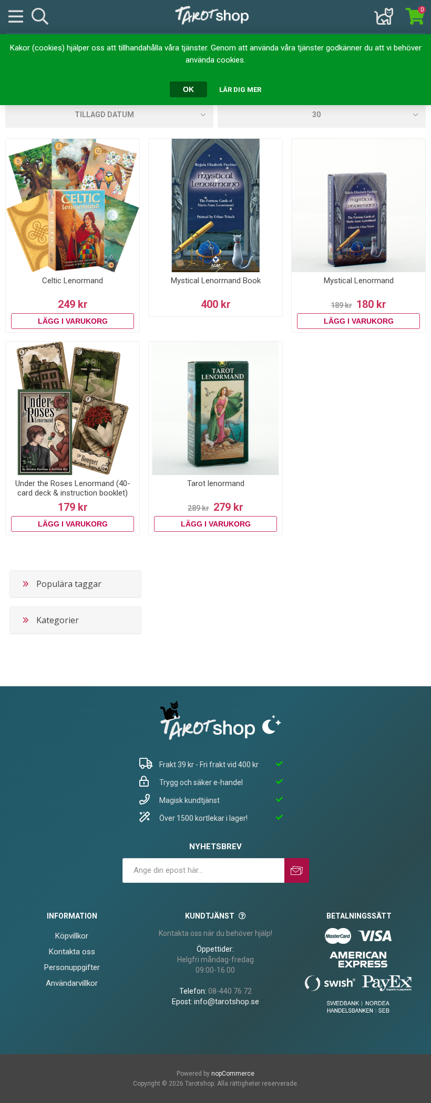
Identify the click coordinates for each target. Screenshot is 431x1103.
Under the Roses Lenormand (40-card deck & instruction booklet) (72, 488)
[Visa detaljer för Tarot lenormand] (215, 408)
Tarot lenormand (215, 483)
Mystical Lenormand (359, 280)
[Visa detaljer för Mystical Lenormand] (358, 205)
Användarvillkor (72, 983)
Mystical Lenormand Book (216, 280)
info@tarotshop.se (226, 1001)
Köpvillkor (71, 936)
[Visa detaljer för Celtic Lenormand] (72, 205)
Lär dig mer (240, 90)
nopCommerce (232, 1073)
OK (188, 89)
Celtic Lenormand (72, 280)
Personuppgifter (72, 967)
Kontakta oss (72, 951)
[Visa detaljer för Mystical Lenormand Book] (215, 205)
